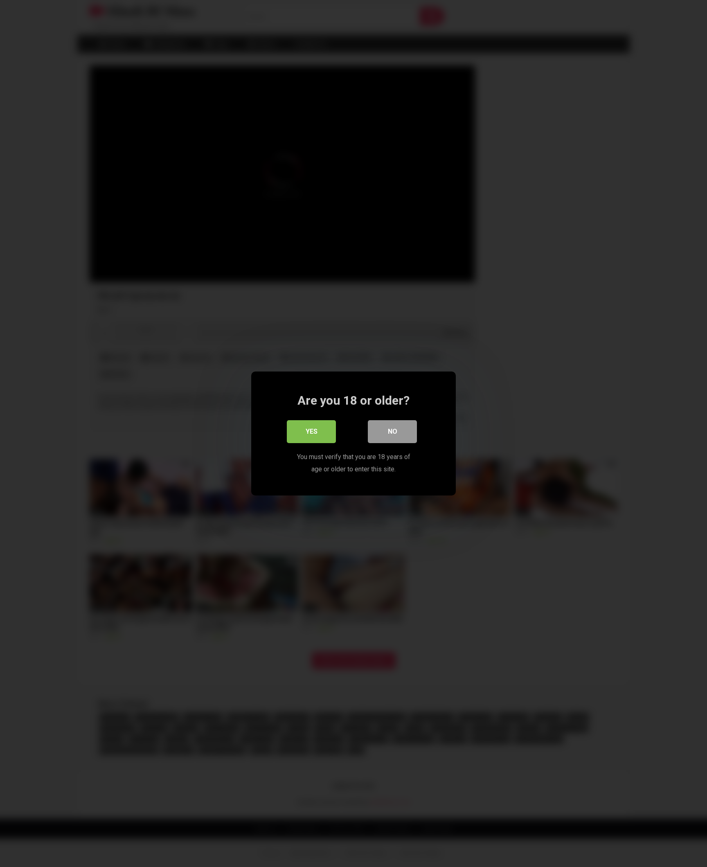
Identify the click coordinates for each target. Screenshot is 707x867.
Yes (311, 431)
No (392, 431)
